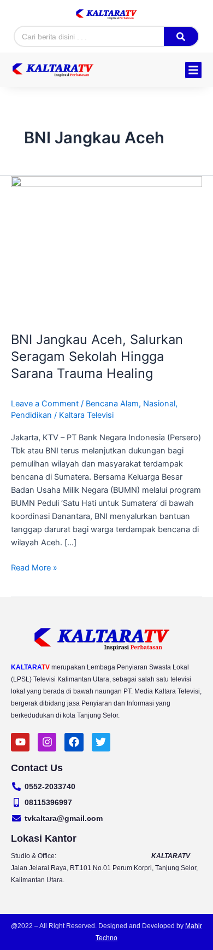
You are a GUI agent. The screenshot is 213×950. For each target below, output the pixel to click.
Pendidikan (31, 415)
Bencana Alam (112, 404)
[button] (193, 70)
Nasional (159, 404)
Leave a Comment (45, 404)
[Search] (181, 36)
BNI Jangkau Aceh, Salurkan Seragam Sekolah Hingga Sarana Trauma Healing (97, 356)
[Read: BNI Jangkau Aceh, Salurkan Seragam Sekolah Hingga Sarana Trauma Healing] (106, 247)
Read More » (34, 567)
